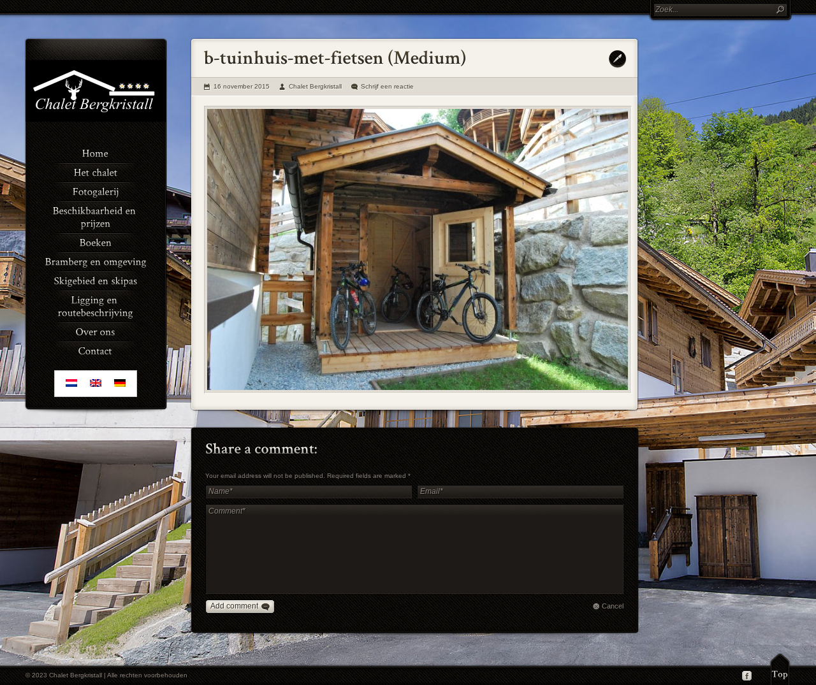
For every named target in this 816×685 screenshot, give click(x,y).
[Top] (779, 669)
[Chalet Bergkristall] (96, 119)
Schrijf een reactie (387, 86)
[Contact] (95, 349)
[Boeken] (95, 241)
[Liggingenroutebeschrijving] (95, 305)
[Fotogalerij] (95, 190)
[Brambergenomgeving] (95, 260)
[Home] (95, 152)
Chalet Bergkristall (315, 86)
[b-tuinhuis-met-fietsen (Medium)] (418, 250)
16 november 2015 (242, 86)
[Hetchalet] (95, 171)
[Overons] (95, 330)
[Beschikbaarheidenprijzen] (95, 216)
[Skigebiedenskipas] (95, 279)
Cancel (612, 606)
